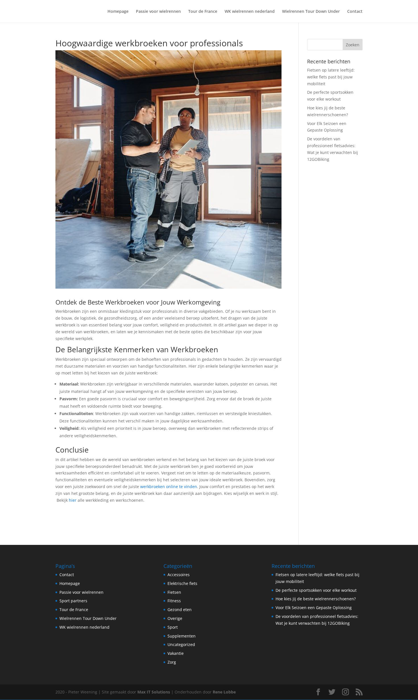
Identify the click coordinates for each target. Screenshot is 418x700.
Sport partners (73, 600)
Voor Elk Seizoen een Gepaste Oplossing (314, 607)
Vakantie (175, 653)
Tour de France (202, 11)
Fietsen (174, 592)
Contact (355, 11)
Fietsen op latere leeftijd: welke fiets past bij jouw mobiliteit (331, 76)
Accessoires (178, 574)
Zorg (171, 662)
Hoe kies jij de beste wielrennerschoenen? (316, 598)
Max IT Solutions (153, 692)
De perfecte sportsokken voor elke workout (316, 590)
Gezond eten (179, 609)
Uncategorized (181, 644)
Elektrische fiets (182, 583)
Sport (172, 627)
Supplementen (181, 636)
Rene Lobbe (224, 692)
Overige (174, 618)
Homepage (118, 11)
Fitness (174, 600)
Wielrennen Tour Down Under (311, 11)
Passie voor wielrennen (158, 11)
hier (72, 500)
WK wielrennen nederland (250, 11)
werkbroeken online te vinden (168, 486)
